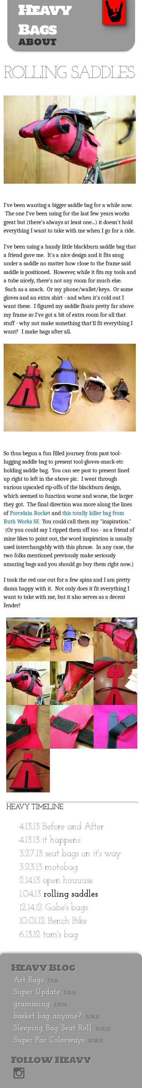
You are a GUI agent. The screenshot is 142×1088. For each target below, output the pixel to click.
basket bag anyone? (47, 1016)
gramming (31, 1004)
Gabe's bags (66, 907)
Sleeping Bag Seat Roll (52, 1028)
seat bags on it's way (83, 853)
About (37, 42)
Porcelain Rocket (30, 513)
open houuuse (68, 880)
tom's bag (60, 934)
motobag (61, 867)
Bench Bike (67, 921)
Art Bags (28, 980)
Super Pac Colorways (48, 1040)
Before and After (73, 826)
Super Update (36, 992)
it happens (61, 840)
